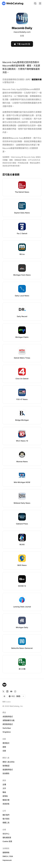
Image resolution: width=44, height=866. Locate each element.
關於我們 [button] (6, 815)
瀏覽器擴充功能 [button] (9, 720)
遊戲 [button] (4, 747)
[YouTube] (11, 691)
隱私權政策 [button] (7, 837)
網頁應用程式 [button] (8, 724)
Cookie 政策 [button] (7, 841)
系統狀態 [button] (6, 804)
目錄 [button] (4, 751)
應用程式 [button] (6, 743)
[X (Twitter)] (3, 691)
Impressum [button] (7, 860)
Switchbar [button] (7, 728)
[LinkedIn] (7, 691)
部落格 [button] (5, 796)
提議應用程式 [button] (8, 769)
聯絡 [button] (4, 792)
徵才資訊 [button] (6, 819)
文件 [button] (4, 788)
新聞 (22, 36)
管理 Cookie (6, 702)
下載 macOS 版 (23, 44)
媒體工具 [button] (6, 823)
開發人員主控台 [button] (9, 762)
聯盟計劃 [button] (6, 800)
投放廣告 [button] (6, 773)
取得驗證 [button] (6, 766)
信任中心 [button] (6, 834)
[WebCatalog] (4, 685)
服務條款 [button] (6, 852)
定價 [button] (4, 784)
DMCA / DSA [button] (8, 856)
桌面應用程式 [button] (8, 716)
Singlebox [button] (7, 732)
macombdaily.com (22, 32)
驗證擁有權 (37, 79)
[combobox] (16, 696)
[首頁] (12, 3)
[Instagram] (15, 691)
